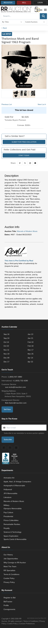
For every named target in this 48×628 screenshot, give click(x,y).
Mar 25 (30, 354)
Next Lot (41, 104)
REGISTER (8, 3)
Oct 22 (6, 346)
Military (6, 505)
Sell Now (7, 409)
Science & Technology (12, 532)
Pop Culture (8, 512)
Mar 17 (30, 350)
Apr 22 (30, 362)
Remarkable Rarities (12, 524)
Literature (7, 497)
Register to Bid (9, 598)
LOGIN (40, 3)
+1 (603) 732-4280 (20, 381)
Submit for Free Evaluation (24, 142)
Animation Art (9, 478)
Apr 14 (30, 358)
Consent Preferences (27, 624)
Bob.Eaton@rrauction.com (15, 403)
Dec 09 (6, 358)
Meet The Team (10, 566)
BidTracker (8, 602)
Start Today (24, 155)
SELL (24, 3)
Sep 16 (6, 334)
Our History (8, 555)
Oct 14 (6, 342)
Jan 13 (30, 334)
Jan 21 (30, 338)
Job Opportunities (11, 559)
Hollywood (8, 489)
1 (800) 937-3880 (15, 377)
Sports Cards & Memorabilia (15, 539)
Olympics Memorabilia (13, 508)
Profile (6, 605)
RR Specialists (9, 570)
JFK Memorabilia (10, 493)
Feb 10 (30, 342)
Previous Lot (7, 104)
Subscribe (8, 439)
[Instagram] (30, 163)
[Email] (35, 163)
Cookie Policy (9, 578)
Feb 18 (30, 346)
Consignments (9, 609)
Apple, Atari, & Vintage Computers (17, 482)
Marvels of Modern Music (27, 231)
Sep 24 (6, 338)
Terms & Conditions (11, 574)
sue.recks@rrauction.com (15, 387)
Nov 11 (6, 350)
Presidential (8, 516)
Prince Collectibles (11, 520)
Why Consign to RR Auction (15, 563)
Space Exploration (11, 536)
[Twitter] (25, 163)
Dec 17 (6, 362)
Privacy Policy (9, 582)
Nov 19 (6, 354)
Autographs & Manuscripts (14, 485)
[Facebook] (20, 163)
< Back (4, 28)
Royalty (7, 528)
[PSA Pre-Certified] (16, 252)
